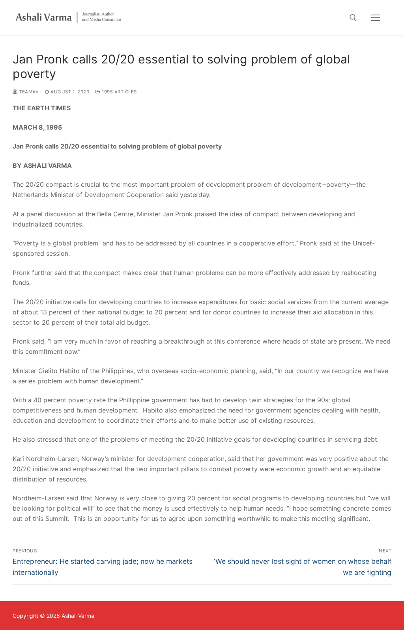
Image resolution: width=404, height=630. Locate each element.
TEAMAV (28, 92)
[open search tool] (353, 17)
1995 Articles (119, 92)
